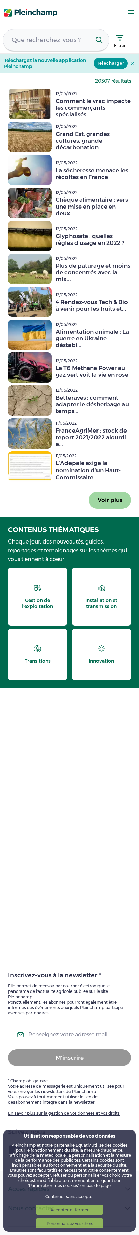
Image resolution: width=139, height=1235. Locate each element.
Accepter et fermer (69, 1209)
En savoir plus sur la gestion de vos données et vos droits (64, 1113)
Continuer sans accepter (69, 1196)
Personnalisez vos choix (70, 1223)
